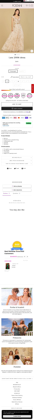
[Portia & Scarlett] (17, 296)
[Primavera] (17, 327)
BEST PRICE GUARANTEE (17, 160)
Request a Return (17, 386)
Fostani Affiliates (17, 399)
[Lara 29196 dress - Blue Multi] (8, 235)
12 (22, 81)
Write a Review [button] (18, 186)
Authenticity (17, 393)
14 (26, 81)
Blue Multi (21, 71)
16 (30, 81)
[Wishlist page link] (27, 5)
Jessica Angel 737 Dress (7, 271)
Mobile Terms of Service (17, 401)
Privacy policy (17, 389)
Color (17, 68)
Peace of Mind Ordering (17, 395)
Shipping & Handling (17, 397)
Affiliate (17, 404)
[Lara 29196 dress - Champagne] (6, 235)
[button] (26, 1)
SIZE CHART (17, 391)
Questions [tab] (15, 193)
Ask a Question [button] (18, 190)
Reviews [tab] (5, 193)
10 (18, 81)
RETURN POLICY (17, 384)
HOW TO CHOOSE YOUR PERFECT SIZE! (17, 163)
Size (16, 77)
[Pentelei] (17, 356)
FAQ (17, 382)
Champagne (13, 71)
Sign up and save (16, 408)
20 (19, 85)
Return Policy (17, 157)
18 (14, 85)
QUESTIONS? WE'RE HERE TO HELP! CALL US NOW (16, 378)
